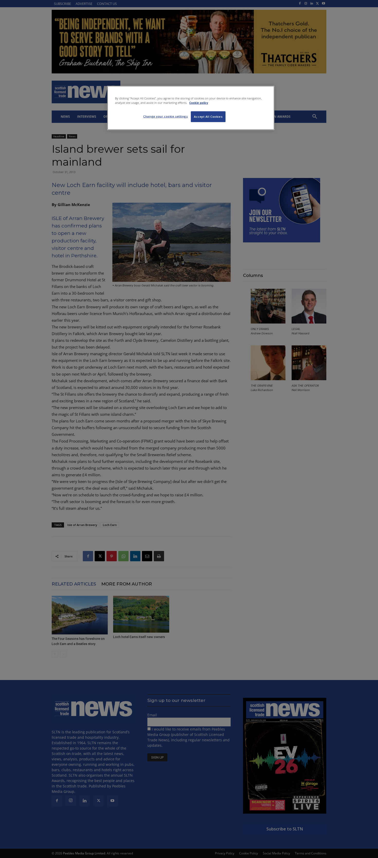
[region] (190, 108)
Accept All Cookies (208, 116)
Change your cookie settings (165, 116)
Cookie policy (198, 103)
